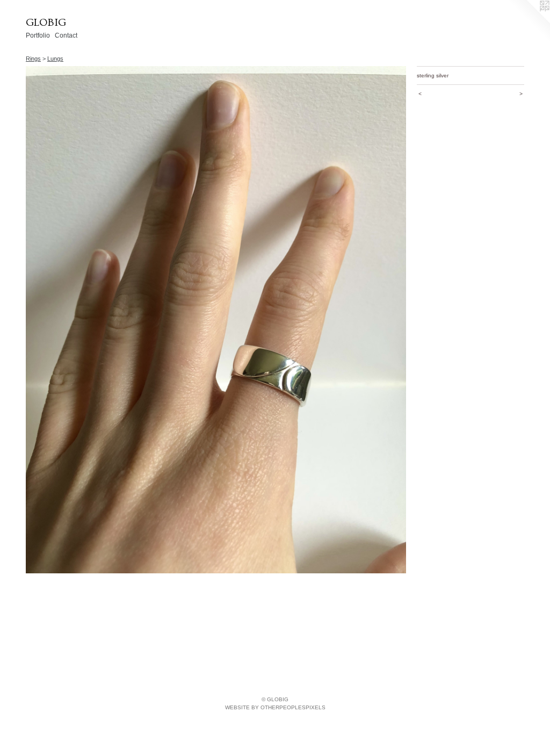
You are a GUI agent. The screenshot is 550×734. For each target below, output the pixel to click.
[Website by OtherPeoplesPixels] (528, 21)
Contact (66, 35)
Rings (33, 58)
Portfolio (38, 35)
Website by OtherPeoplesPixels (275, 707)
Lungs (55, 58)
